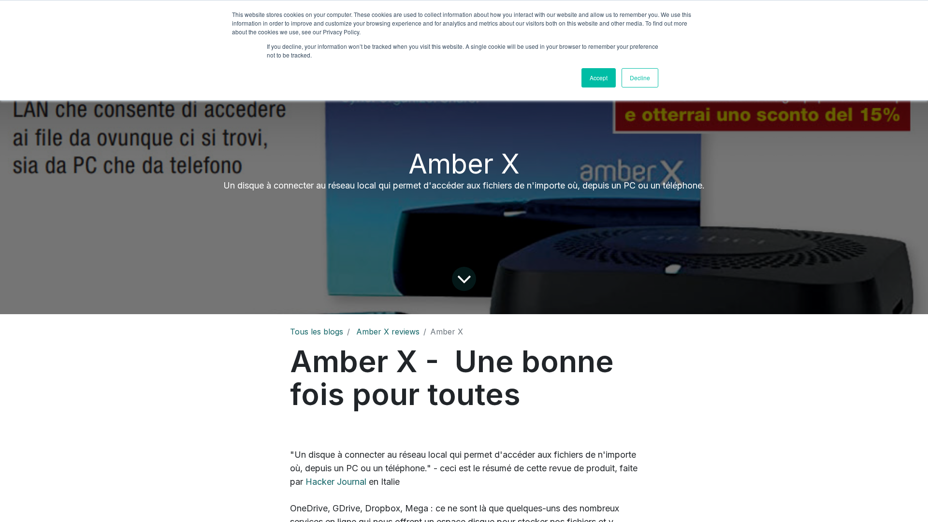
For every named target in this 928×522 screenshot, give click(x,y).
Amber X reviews (388, 331)
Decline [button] (640, 77)
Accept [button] (599, 77)
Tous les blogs (316, 331)
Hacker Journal (335, 482)
